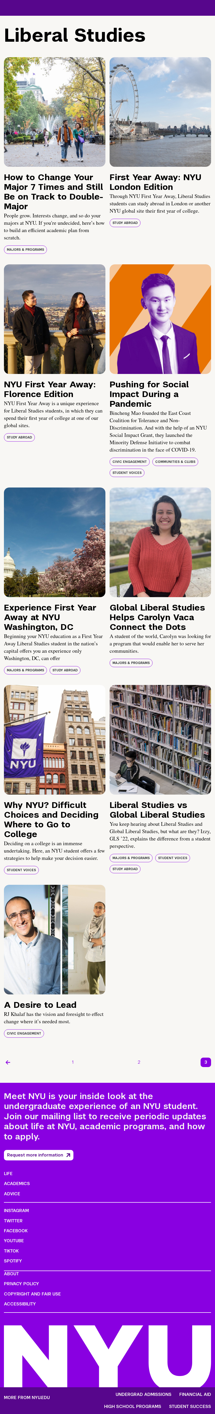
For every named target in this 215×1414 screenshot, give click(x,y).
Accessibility (20, 1304)
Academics (17, 1183)
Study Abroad (125, 223)
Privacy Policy (21, 1284)
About (11, 1274)
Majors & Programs (25, 250)
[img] (54, 112)
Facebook (16, 1231)
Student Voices (127, 473)
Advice (12, 1194)
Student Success (190, 1407)
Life (8, 1173)
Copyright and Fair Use (32, 1294)
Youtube (14, 1241)
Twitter (13, 1221)
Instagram (16, 1210)
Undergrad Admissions (143, 1394)
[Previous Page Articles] (8, 1062)
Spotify (13, 1261)
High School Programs (132, 1407)
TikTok (11, 1251)
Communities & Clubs (175, 462)
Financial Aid (195, 1394)
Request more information (35, 1155)
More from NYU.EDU (27, 1397)
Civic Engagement (129, 462)
